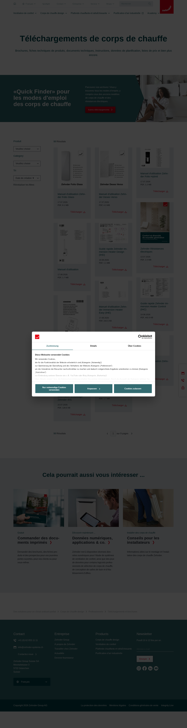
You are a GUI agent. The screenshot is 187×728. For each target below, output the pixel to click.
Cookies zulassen (132, 388)
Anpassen (92, 388)
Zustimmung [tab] (52, 346)
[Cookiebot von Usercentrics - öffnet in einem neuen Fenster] (140, 337)
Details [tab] (93, 346)
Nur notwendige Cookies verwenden (54, 388)
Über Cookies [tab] (134, 346)
